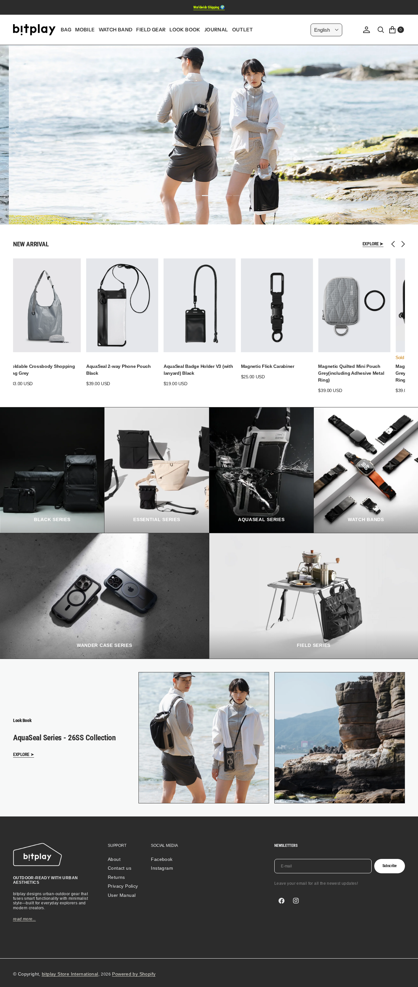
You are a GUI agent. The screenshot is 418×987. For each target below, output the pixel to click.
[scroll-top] (407, 976)
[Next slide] (401, 244)
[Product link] (45, 305)
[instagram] (296, 901)
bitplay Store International (70, 974)
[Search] (381, 30)
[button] (366, 30)
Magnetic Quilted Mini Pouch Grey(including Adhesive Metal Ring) (351, 373)
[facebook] (281, 901)
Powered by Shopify (133, 974)
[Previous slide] (394, 244)
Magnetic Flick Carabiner (267, 366)
